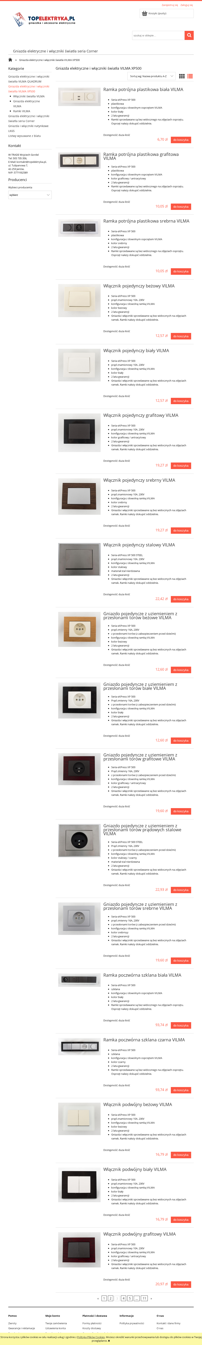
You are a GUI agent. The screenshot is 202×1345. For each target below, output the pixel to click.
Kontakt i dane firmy (168, 1323)
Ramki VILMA (21, 111)
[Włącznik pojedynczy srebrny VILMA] (79, 496)
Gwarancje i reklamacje (21, 1328)
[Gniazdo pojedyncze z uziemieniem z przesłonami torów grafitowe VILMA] (79, 769)
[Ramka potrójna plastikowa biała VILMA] (79, 97)
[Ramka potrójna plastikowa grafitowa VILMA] (79, 161)
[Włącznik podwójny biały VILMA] (79, 1185)
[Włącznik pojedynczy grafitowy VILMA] (79, 432)
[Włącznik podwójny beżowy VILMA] (79, 1119)
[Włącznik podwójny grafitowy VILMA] (79, 1249)
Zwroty (12, 1323)
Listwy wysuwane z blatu (24, 136)
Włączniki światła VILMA (29, 96)
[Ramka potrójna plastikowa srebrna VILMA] (79, 228)
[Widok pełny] (190, 76)
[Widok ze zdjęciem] (182, 76)
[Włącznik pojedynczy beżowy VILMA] (79, 300)
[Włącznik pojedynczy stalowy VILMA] (79, 559)
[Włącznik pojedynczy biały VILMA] (79, 365)
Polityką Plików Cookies (91, 1337)
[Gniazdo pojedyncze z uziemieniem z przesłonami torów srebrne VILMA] (79, 918)
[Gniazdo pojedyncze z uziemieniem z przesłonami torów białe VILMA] (79, 700)
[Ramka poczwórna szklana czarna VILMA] (79, 1046)
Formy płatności (91, 1323)
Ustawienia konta (55, 1328)
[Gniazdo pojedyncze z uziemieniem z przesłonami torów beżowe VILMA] (79, 629)
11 (144, 1298)
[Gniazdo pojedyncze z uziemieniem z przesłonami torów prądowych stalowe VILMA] (79, 840)
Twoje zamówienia (56, 1323)
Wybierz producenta (20, 187)
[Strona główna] (45, 19)
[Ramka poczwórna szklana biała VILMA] (79, 980)
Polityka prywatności (132, 1323)
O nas (160, 1328)
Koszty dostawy (91, 1328)
